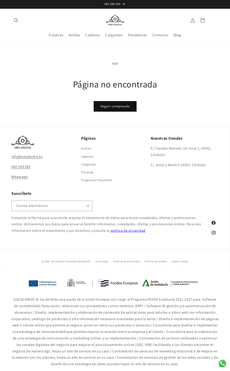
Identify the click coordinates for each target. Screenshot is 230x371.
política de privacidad (128, 230)
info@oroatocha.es (26, 156)
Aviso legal (101, 261)
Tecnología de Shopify (77, 261)
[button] (16, 20)
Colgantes (88, 164)
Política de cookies (156, 261)
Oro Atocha (57, 261)
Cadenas (87, 156)
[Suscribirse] (87, 206)
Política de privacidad (126, 261)
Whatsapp (19, 176)
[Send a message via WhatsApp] (222, 363)
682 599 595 (21, 166)
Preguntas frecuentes (96, 180)
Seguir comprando (115, 106)
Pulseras (87, 172)
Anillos (86, 148)
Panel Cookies (180, 261)
